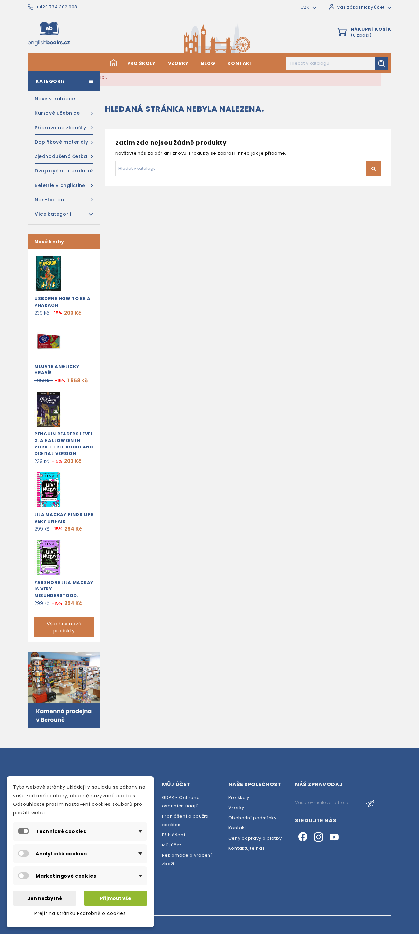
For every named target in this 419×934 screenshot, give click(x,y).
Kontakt (240, 63)
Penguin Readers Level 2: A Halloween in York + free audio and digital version (63, 443)
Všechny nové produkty (64, 627)
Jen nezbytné (44, 898)
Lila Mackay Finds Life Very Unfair (63, 517)
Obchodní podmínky (252, 818)
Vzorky (178, 63)
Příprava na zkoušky (60, 127)
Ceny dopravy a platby (255, 838)
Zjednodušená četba (61, 156)
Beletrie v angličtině (60, 185)
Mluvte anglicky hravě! (57, 369)
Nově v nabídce (55, 98)
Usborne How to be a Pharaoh (62, 301)
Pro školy (141, 63)
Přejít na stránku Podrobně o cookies (80, 913)
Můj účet (172, 845)
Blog (208, 63)
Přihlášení (173, 835)
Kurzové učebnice (57, 113)
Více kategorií (53, 214)
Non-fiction (49, 199)
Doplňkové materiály (61, 142)
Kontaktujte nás (246, 848)
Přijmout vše (115, 898)
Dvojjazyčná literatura (63, 171)
